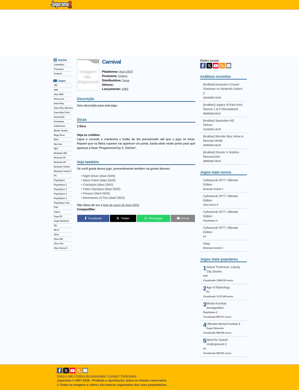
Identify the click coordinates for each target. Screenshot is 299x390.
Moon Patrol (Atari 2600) (99, 180)
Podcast (58, 73)
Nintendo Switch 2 (62, 171)
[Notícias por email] (228, 65)
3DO (56, 90)
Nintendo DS (60, 162)
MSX (56, 139)
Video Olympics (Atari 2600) (101, 189)
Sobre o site (65, 376)
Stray (206, 243)
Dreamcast (59, 99)
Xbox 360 (58, 239)
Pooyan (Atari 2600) (96, 193)
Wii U (56, 230)
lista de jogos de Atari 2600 (121, 205)
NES (56, 148)
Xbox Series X (61, 248)
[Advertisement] (149, 33)
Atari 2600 (126, 71)
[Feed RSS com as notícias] (222, 65)
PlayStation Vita (61, 203)
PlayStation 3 (60, 189)
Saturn (57, 212)
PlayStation (59, 180)
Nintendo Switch (62, 167)
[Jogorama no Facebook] (203, 65)
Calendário (59, 64)
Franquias (59, 69)
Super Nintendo (61, 221)
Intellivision (59, 126)
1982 (125, 89)
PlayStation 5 (60, 198)
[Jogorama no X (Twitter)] (209, 65)
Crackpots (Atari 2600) (98, 184)
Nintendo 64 (59, 157)
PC (55, 176)
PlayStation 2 (60, 185)
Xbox (56, 234)
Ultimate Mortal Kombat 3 (223, 323)
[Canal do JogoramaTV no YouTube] (215, 65)
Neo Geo (58, 144)
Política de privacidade (90, 376)
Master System (61, 130)
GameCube (59, 117)
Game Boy (59, 103)
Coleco (123, 76)
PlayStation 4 (60, 194)
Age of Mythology (218, 287)
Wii (55, 225)
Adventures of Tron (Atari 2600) (104, 197)
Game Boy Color (62, 112)
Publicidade (129, 376)
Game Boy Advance (63, 108)
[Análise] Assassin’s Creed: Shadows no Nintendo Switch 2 (222, 89)
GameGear (59, 121)
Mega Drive (59, 135)
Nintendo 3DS (60, 153)
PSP (56, 207)
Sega (125, 80)
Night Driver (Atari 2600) (99, 176)
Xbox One (58, 243)
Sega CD (58, 216)
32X (55, 85)
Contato (113, 376)
